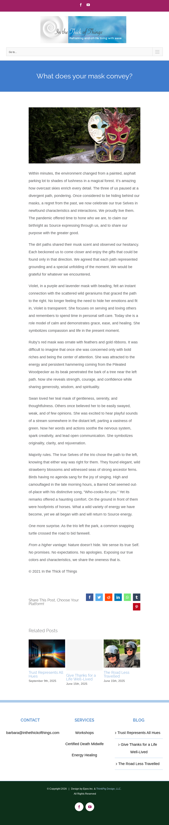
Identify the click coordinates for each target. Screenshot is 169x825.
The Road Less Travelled (116, 674)
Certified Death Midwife (84, 744)
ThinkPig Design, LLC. (108, 788)
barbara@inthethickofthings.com (32, 733)
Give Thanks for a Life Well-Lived (81, 677)
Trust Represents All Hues (46, 674)
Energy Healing (84, 755)
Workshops (84, 733)
